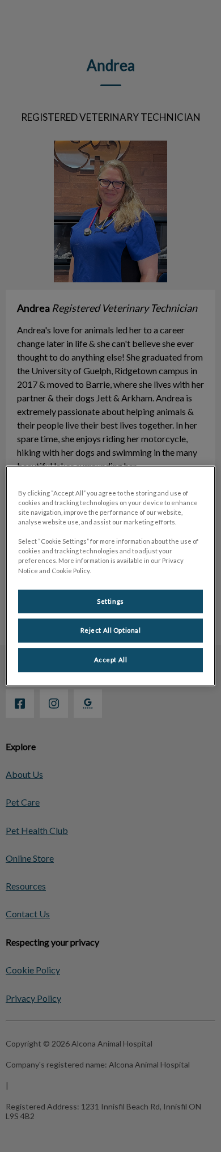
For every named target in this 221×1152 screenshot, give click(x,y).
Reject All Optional (110, 630)
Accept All (111, 660)
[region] (111, 575)
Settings (110, 601)
